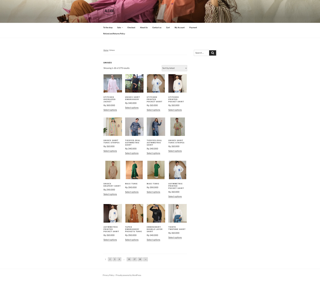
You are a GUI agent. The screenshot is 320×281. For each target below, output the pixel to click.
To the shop (107, 27)
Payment (193, 27)
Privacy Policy (108, 275)
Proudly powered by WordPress (128, 275)
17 (135, 259)
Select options (110, 110)
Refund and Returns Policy (114, 34)
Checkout (131, 27)
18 (140, 259)
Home (106, 50)
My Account (180, 27)
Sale (119, 27)
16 (129, 259)
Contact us (156, 27)
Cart (168, 27)
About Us (144, 27)
